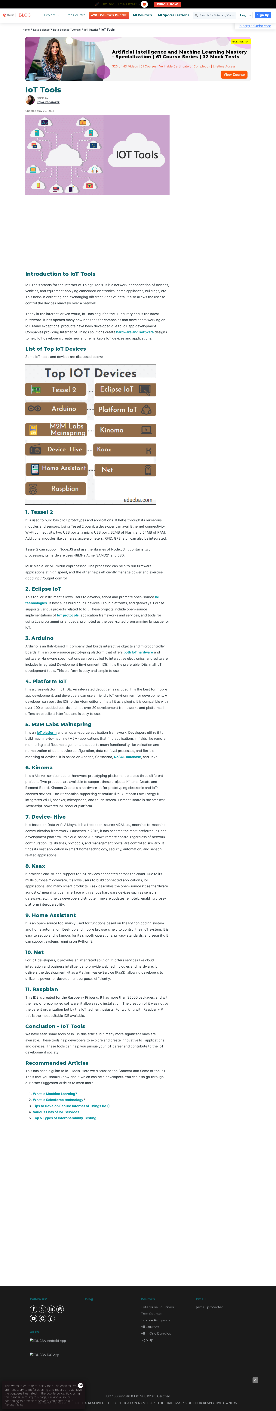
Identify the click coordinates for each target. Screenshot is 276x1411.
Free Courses (75, 15)
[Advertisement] (214, 141)
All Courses (142, 15)
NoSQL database (127, 757)
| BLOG (23, 15)
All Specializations (173, 15)
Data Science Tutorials (67, 29)
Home (26, 29)
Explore (50, 15)
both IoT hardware (138, 652)
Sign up (147, 1340)
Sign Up (262, 15)
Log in (245, 15)
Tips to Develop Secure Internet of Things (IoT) (71, 1106)
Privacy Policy (14, 1404)
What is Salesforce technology (58, 1100)
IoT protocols (68, 615)
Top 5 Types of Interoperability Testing (64, 1118)
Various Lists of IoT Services (56, 1112)
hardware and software (135, 332)
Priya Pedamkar (48, 102)
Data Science (41, 29)
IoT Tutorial (91, 29)
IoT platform (47, 732)
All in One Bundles (156, 1333)
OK (81, 1385)
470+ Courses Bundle (109, 15)
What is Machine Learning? (55, 1094)
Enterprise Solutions (157, 1307)
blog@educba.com (255, 26)
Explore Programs (155, 1320)
